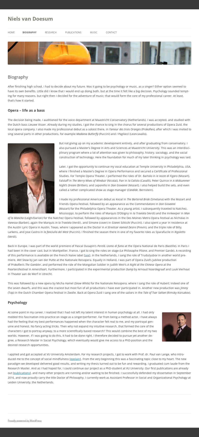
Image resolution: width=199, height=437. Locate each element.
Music (93, 32)
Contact (111, 32)
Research (51, 32)
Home (11, 32)
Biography (29, 32)
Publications (73, 32)
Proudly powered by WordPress (25, 420)
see (87, 255)
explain (75, 359)
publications (22, 373)
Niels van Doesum (30, 18)
